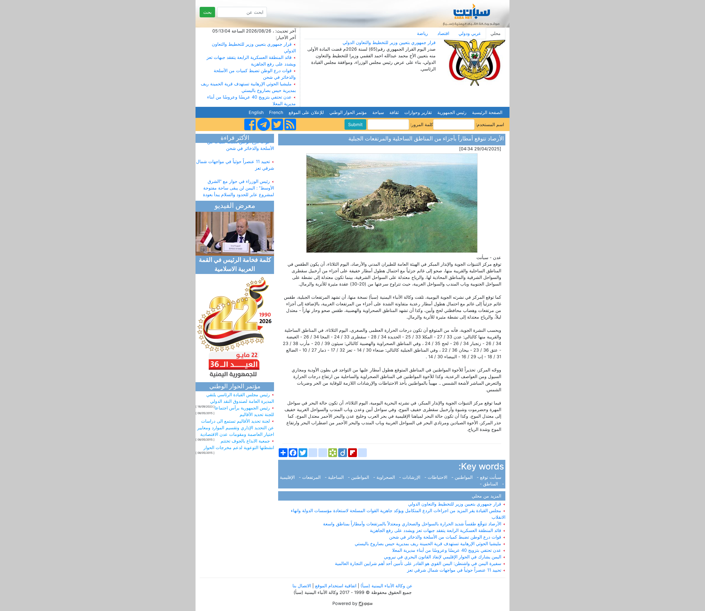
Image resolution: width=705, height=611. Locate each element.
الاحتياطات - (436, 477)
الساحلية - (334, 477)
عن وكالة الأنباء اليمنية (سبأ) (386, 585)
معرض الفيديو (235, 206)
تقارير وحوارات (418, 112)
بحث (207, 12)
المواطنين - (462, 477)
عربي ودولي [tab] (470, 33)
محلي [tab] (495, 33)
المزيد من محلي (488, 496)
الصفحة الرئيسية (487, 112)
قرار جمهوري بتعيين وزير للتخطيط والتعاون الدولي (389, 42)
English (256, 112)
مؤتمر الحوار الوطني (348, 112)
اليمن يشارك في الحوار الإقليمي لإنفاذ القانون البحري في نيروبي (443, 557)
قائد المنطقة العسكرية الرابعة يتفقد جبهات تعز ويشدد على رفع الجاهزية (436, 530)
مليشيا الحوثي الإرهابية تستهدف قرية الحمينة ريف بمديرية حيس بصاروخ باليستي (429, 543)
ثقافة (394, 112)
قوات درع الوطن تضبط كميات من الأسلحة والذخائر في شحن (446, 537)
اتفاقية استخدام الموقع (335, 585)
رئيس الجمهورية (452, 112)
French (276, 112)
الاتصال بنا (301, 585)
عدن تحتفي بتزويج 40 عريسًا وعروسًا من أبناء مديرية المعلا (447, 550)
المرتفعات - (310, 477)
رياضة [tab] (422, 33)
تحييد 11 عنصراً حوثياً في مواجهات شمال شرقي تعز (455, 570)
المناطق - (490, 484)
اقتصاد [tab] (443, 33)
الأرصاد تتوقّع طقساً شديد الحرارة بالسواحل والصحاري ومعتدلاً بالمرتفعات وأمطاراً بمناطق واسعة (413, 523)
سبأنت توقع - (489, 477)
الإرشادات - (410, 477)
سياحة (378, 112)
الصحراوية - (385, 477)
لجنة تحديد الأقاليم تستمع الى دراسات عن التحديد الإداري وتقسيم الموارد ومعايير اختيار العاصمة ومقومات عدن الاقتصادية (235, 427)
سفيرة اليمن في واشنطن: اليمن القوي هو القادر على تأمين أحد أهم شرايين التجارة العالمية (419, 563)
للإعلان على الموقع (306, 112)
